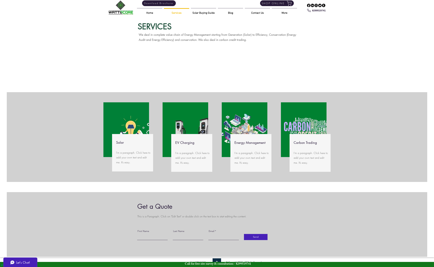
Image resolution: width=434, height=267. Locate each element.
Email (211, 231)
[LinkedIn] (312, 5)
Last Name (178, 231)
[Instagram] (316, 5)
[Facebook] (308, 5)
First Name (143, 231)
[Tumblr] (323, 5)
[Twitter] (320, 5)
